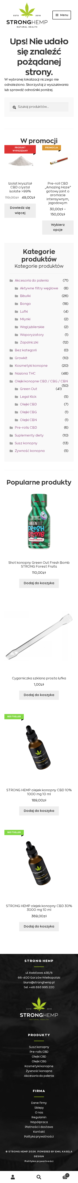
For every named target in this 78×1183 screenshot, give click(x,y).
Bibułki (25, 296)
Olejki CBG (28, 412)
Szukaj (39, 1177)
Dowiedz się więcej (20, 210)
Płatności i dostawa (39, 1126)
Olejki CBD (28, 404)
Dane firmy (39, 1102)
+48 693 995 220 (41, 987)
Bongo (25, 303)
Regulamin (39, 1117)
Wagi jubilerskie (32, 327)
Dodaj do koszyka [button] (39, 583)
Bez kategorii (26, 350)
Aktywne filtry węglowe (39, 288)
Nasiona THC (25, 373)
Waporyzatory (32, 334)
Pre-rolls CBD (26, 427)
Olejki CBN (28, 420)
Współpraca (39, 1122)
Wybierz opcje (58, 227)
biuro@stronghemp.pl (39, 982)
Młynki (25, 319)
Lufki (24, 311)
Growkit (21, 358)
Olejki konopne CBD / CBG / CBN (41, 381)
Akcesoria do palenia (32, 280)
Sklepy (39, 1107)
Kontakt (39, 1131)
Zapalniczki (29, 342)
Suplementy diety (29, 435)
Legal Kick (28, 396)
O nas (39, 1112)
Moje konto (13, 1177)
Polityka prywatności (39, 1136)
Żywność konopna (30, 451)
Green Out (28, 389)
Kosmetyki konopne (31, 365)
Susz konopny (26, 443)
